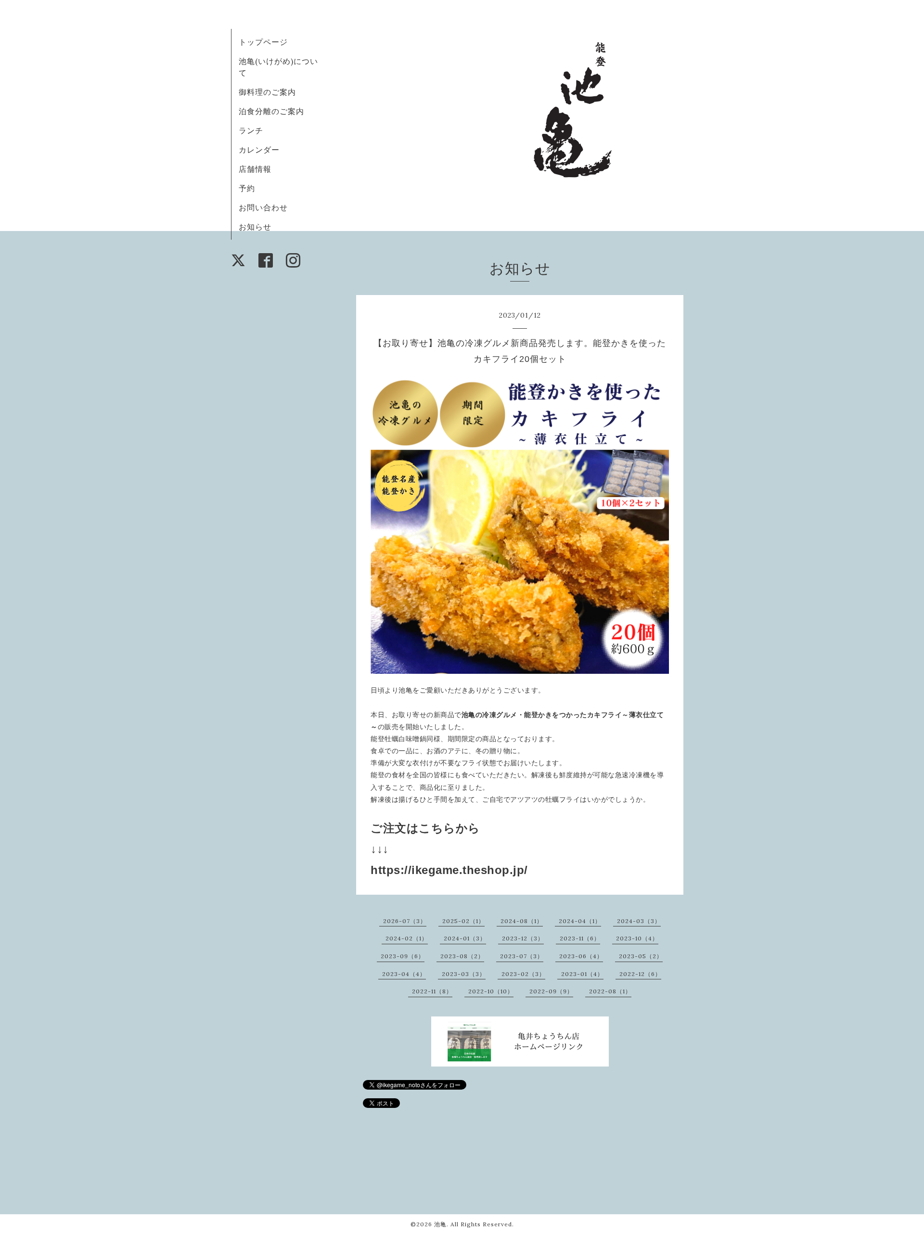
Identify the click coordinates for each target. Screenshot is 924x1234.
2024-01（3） (465, 938)
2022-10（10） (490, 991)
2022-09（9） (551, 991)
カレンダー (259, 149)
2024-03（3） (639, 921)
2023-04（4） (404, 973)
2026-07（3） (404, 921)
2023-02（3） (523, 973)
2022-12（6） (640, 973)
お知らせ (255, 226)
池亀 (440, 1224)
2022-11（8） (432, 991)
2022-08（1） (610, 991)
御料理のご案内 (267, 92)
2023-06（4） (581, 956)
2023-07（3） (521, 956)
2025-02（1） (463, 921)
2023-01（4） (582, 973)
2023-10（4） (637, 938)
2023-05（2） (641, 956)
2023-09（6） (402, 956)
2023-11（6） (580, 938)
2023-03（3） (464, 973)
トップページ (263, 42)
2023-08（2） (462, 956)
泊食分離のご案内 (271, 111)
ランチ (251, 130)
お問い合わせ (263, 207)
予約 (247, 188)
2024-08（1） (521, 921)
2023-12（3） (523, 938)
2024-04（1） (580, 921)
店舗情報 (255, 169)
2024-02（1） (406, 938)
